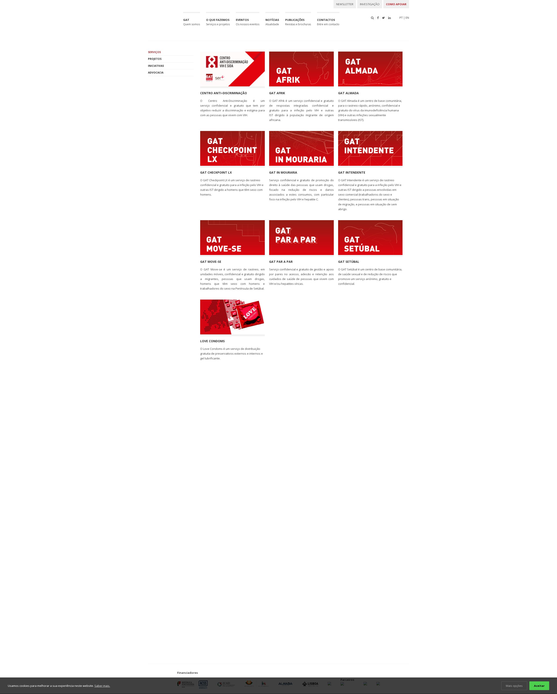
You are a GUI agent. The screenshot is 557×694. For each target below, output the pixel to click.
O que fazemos (218, 22)
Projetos (154, 59)
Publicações (298, 22)
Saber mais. (102, 686)
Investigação (369, 4)
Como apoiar (396, 4)
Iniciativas (156, 66)
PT (401, 18)
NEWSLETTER (344, 4)
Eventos (247, 22)
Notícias (272, 22)
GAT (191, 22)
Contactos (328, 22)
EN (407, 18)
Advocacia (155, 72)
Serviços (154, 52)
